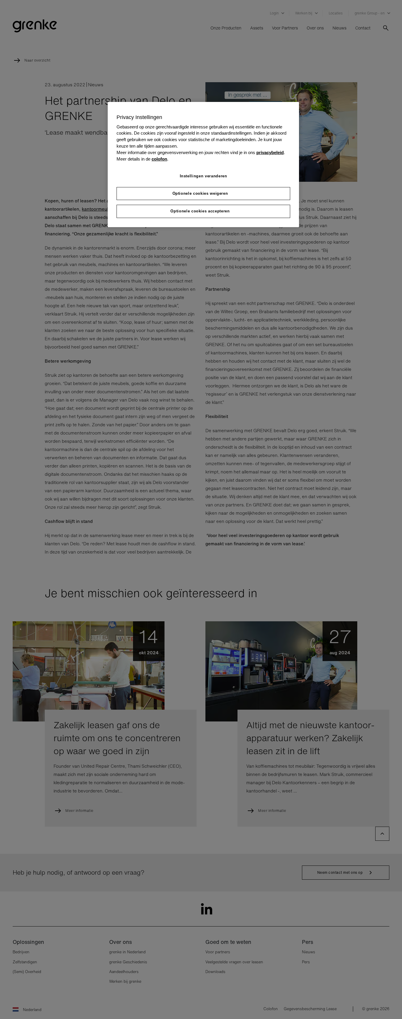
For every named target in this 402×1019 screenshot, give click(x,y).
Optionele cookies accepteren (200, 211)
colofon (159, 159)
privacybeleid (270, 152)
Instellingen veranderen (203, 176)
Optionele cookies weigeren (200, 193)
